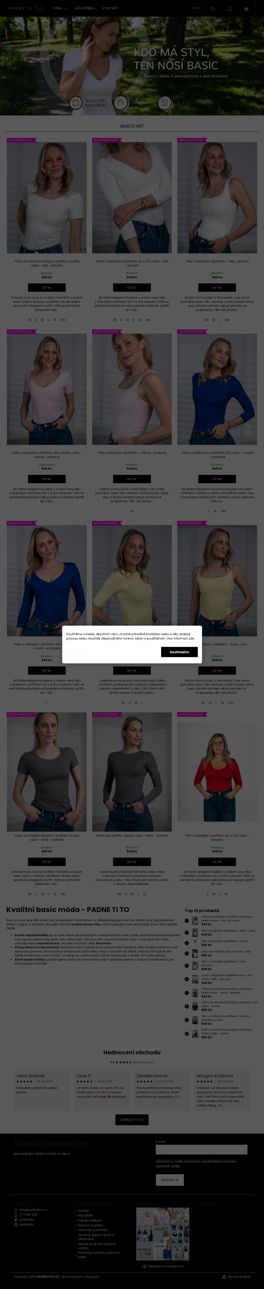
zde (191, 638)
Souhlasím (179, 652)
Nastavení (75, 649)
